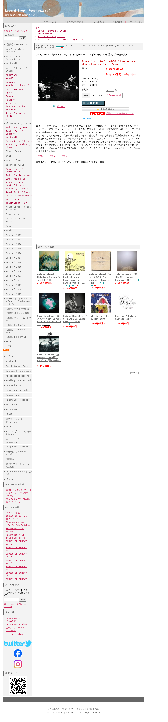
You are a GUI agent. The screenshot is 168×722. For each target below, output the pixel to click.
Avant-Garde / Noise (18, 192)
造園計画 (10, 459)
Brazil (10, 78)
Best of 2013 (13, 239)
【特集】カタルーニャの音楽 (18, 319)
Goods (9, 230)
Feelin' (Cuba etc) (17, 85)
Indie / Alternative (18, 175)
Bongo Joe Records (17, 390)
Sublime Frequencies (18, 371)
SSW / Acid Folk (15, 179)
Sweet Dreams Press (17, 366)
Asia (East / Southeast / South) (17, 104)
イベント (10, 346)
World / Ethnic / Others (16, 69)
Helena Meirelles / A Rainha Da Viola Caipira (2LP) (75, 319)
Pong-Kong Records (17, 447)
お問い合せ (117, 21)
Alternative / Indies (19, 123)
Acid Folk (12, 63)
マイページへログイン (74, 21)
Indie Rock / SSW (16, 127)
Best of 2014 (13, 244)
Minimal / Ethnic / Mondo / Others (17, 183)
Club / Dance (13, 151)
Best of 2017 (13, 258)
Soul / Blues (13, 160)
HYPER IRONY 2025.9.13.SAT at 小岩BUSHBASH (18, 516)
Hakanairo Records (17, 400)
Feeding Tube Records (19, 380)
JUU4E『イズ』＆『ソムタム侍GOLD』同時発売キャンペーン (19, 301)
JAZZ (8, 156)
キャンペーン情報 (14, 484)
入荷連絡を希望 (114, 95)
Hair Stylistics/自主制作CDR (18, 432)
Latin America (14, 89)
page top (134, 372)
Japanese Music (15, 165)
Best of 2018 (13, 262)
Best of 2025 (13, 294)
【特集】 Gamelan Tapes (15, 331)
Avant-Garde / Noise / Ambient (18, 208)
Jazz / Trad (13, 199)
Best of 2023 (13, 285)
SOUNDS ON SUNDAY (16, 579)
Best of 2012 (13, 235)
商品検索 (10, 35)
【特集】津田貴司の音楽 (17, 313)
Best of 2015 (13, 248)
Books (9, 226)
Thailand (11, 109)
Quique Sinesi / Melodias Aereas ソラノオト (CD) (48, 277)
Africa (10, 119)
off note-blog (14, 634)
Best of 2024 (13, 289)
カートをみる (50, 21)
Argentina (12, 75)
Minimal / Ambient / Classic (18, 146)
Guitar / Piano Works (19, 196)
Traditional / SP (16, 203)
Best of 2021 (13, 276)
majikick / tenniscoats (13, 440)
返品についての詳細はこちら (120, 113)
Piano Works (13, 214)
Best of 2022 (13, 280)
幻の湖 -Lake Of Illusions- (15, 420)
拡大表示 (61, 106)
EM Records (12, 409)
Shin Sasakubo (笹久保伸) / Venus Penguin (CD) (126, 277)
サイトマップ (136, 21)
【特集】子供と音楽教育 (17, 308)
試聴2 (53, 156)
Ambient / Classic (17, 188)
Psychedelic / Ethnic (19, 141)
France (10, 96)
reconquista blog (16, 624)
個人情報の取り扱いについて (60, 709)
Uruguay (10, 82)
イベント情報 (12, 507)
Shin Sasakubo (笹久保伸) (19, 473)
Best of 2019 (13, 267)
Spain (9, 93)
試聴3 (65, 156)
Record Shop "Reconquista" (27, 10)
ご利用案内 (98, 21)
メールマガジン (13, 585)
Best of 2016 (13, 253)
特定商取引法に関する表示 (88, 709)
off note (11, 356)
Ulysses (10, 479)
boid (8, 426)
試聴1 (41, 156)
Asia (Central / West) (15, 114)
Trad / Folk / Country (14, 132)
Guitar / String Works (15, 220)
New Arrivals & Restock (15, 50)
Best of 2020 (13, 271)
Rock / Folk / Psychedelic (14, 57)
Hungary (10, 100)
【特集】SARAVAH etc (17, 44)
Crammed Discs (14, 385)
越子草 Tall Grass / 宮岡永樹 (17, 465)
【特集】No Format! (16, 337)
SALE (8, 341)
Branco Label (13, 395)
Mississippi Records (18, 376)
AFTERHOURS (12, 404)
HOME (37, 28)
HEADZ (9, 414)
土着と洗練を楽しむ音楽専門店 (20, 14)
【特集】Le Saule (15, 325)
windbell (11, 361)
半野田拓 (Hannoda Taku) (16, 453)
